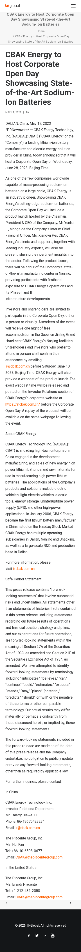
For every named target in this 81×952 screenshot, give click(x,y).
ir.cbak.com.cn (24, 569)
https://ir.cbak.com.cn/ (22, 404)
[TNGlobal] (12, 6)
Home (41, 31)
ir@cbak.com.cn (17, 366)
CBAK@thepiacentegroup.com (39, 857)
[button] (73, 6)
